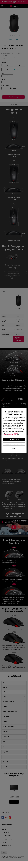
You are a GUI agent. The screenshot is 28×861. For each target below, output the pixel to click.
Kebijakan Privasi (12, 434)
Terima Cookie (14, 439)
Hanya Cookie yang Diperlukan (14, 444)
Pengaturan (14, 448)
